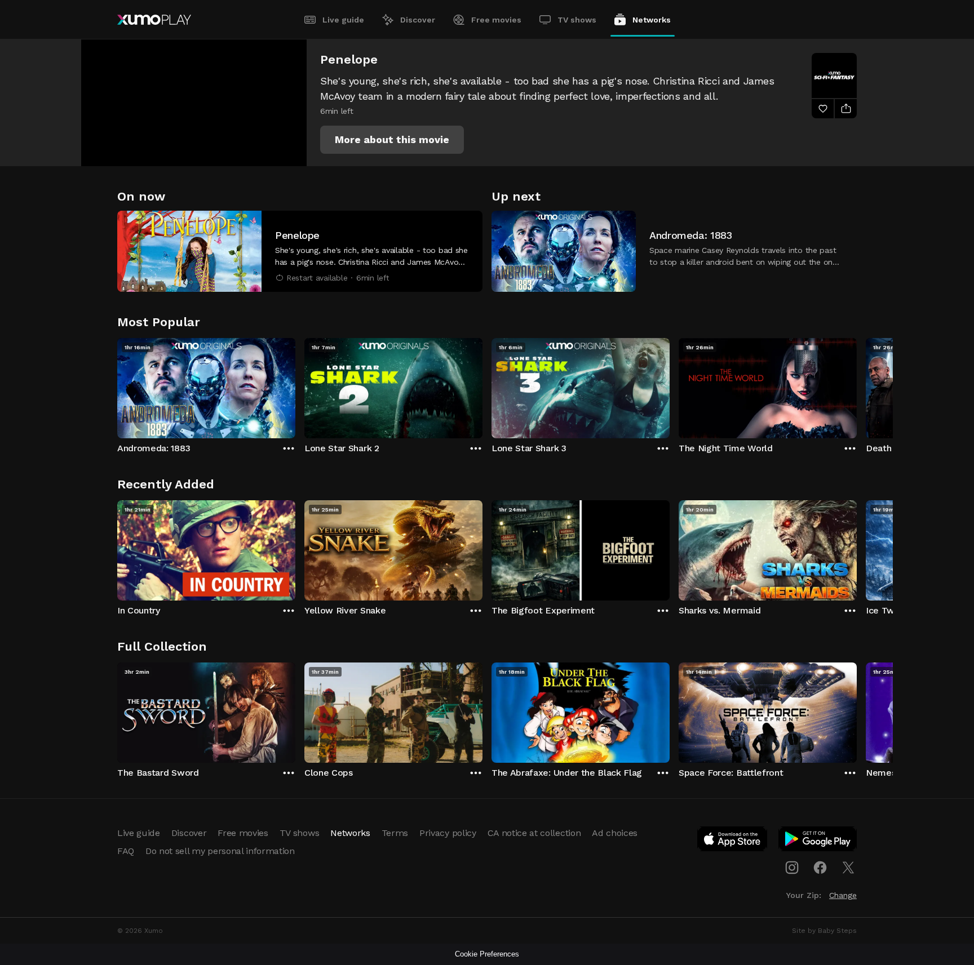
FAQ (125, 851)
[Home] (154, 20)
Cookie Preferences (487, 954)
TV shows (576, 19)
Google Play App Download (818, 841)
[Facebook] (820, 867)
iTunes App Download (732, 841)
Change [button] (843, 895)
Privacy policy (447, 833)
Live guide (343, 19)
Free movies (496, 19)
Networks (651, 19)
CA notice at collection (534, 833)
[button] (392, 140)
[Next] (856, 385)
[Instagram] (791, 867)
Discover (417, 19)
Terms (395, 833)
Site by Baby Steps (824, 931)
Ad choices (614, 833)
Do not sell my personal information (220, 851)
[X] (848, 867)
